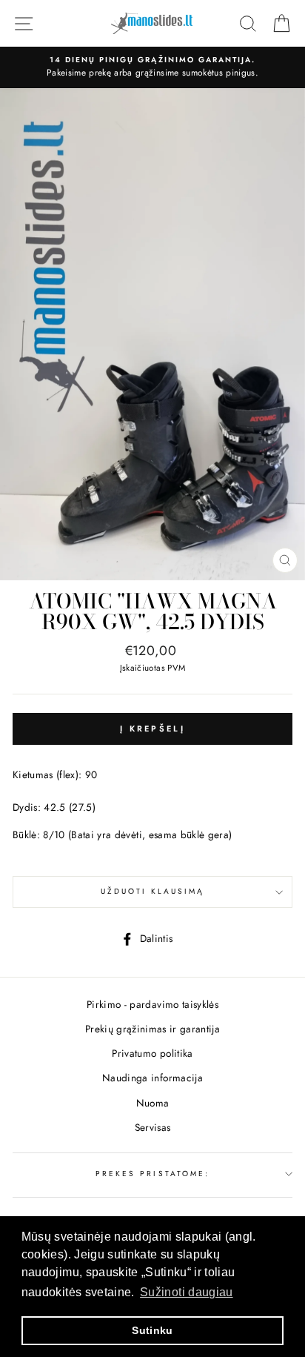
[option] (152, 67)
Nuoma (153, 1102)
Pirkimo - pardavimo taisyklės (152, 1004)
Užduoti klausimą (153, 891)
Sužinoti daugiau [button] (186, 1292)
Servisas (153, 1127)
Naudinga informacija (152, 1077)
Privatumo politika (152, 1053)
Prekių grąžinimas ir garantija (152, 1028)
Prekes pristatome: (152, 1173)
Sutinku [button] (152, 1330)
